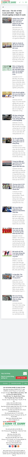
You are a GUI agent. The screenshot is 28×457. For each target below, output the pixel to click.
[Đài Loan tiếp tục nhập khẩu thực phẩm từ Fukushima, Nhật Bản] (7, 209)
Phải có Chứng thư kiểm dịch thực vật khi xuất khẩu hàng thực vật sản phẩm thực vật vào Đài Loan (18, 70)
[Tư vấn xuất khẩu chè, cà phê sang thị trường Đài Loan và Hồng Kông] (7, 140)
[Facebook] (10, 446)
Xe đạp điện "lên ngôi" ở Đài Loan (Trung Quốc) (17, 276)
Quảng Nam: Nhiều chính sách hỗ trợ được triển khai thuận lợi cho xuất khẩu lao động (18, 22)
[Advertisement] (12, 342)
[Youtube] (13, 446)
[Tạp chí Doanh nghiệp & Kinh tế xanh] (8, 2)
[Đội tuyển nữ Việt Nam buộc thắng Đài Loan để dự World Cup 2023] (7, 253)
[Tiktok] (15, 446)
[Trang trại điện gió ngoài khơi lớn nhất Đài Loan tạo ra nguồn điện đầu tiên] (7, 163)
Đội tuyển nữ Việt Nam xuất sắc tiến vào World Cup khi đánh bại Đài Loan (18, 231)
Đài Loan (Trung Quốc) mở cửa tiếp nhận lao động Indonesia (17, 298)
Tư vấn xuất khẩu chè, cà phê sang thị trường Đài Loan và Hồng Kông (18, 141)
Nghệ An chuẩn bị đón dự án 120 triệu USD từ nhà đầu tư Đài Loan (18, 45)
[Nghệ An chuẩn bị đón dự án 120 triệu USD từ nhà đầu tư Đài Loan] (7, 45)
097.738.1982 (21, 377)
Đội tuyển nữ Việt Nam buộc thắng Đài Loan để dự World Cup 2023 (18, 254)
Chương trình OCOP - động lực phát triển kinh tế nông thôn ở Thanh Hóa (18, 187)
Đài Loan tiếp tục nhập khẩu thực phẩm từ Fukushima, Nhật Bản (18, 209)
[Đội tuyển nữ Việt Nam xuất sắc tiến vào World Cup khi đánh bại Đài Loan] (7, 230)
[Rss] (18, 446)
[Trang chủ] (2, 7)
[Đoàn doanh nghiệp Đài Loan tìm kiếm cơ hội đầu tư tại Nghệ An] (7, 94)
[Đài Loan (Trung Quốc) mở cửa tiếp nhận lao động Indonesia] (7, 298)
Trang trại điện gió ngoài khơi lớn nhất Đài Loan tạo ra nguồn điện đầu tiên (18, 164)
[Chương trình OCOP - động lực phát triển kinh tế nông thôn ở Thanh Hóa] (7, 186)
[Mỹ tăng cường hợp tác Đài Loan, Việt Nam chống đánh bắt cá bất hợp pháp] (7, 117)
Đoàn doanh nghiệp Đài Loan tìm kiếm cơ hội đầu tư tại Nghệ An (18, 95)
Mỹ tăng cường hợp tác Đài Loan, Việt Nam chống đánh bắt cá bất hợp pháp (18, 118)
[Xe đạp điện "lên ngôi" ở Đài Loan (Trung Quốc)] (7, 276)
